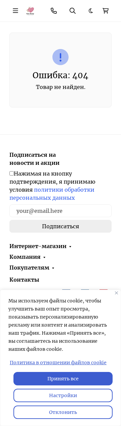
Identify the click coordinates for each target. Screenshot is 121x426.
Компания (25, 256)
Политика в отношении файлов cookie (58, 363)
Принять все (63, 379)
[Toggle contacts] (54, 10)
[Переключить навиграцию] (15, 10)
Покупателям (29, 267)
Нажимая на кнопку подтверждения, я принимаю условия (52, 185)
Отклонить (63, 412)
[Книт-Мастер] (30, 10)
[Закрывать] (116, 292)
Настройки (63, 395)
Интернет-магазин (38, 246)
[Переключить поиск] (73, 10)
